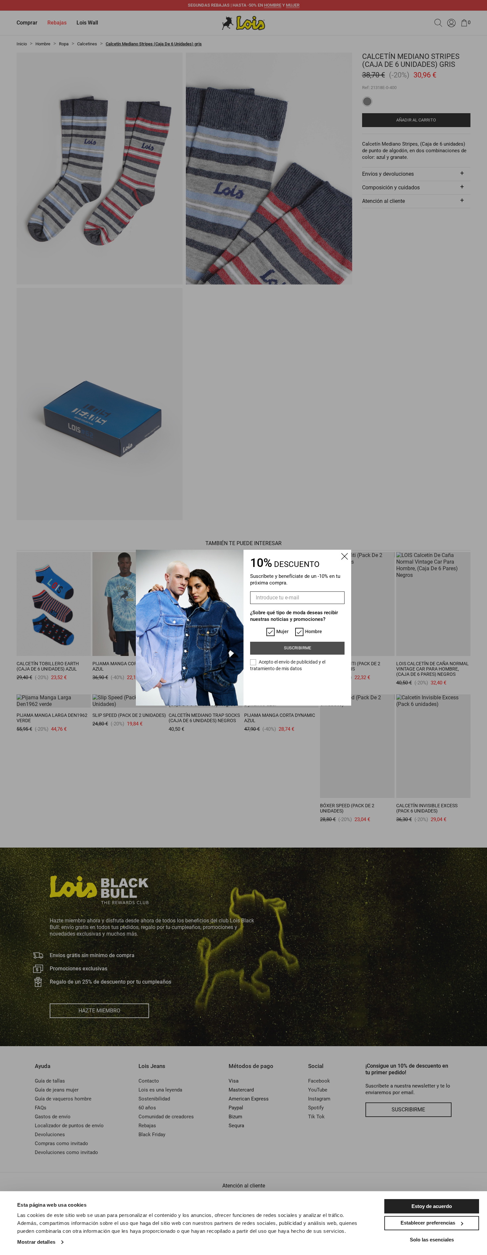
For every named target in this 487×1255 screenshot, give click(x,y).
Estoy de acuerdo (431, 1206)
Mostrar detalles (36, 1242)
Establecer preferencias (428, 1223)
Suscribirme (297, 647)
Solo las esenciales (432, 1239)
